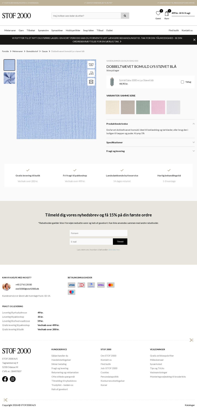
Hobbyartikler (73, 30)
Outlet (109, 30)
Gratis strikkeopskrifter (162, 355)
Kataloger (190, 405)
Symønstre (43, 30)
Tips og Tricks (157, 368)
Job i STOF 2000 (109, 368)
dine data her (114, 249)
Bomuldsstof (32, 51)
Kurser (104, 385)
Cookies (105, 372)
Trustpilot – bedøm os (62, 385)
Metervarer (10, 30)
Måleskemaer (157, 359)
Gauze (45, 51)
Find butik (174, 30)
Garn (21, 30)
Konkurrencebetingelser (113, 380)
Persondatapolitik (110, 376)
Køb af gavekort (59, 389)
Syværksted (156, 364)
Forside (5, 51)
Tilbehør (31, 30)
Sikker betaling (58, 364)
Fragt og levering (59, 368)
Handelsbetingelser (61, 359)
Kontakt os (187, 30)
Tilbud (100, 30)
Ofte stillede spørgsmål (63, 376)
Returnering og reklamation (65, 372)
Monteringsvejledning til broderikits (168, 376)
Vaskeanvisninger (158, 372)
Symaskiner (57, 30)
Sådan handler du (59, 355)
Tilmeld (120, 241)
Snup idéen (88, 30)
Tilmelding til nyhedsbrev (64, 380)
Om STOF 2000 (108, 355)
